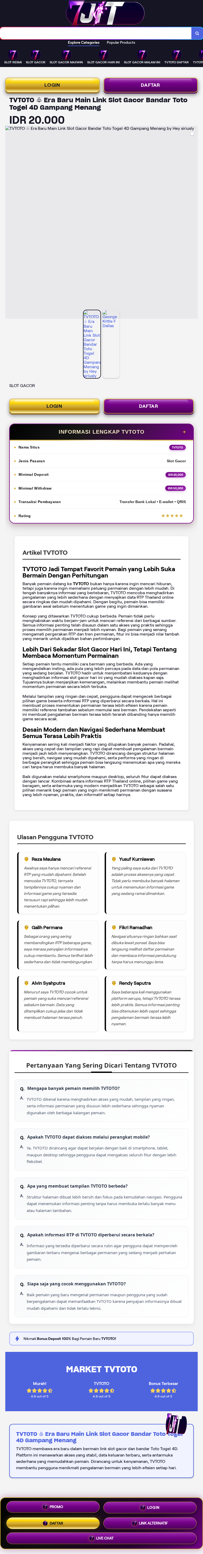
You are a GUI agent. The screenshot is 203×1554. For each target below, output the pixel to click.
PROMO (56, 1507)
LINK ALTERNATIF (153, 1521)
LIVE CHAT (105, 1537)
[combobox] (96, 33)
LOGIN (52, 85)
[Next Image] (193, 223)
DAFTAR (150, 85)
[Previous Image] (9, 223)
